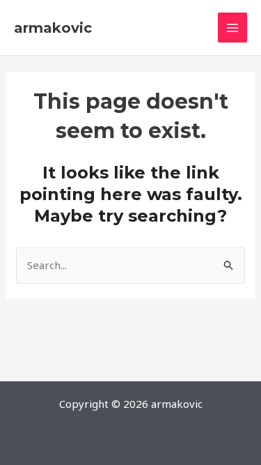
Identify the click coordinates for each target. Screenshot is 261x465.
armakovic (53, 28)
